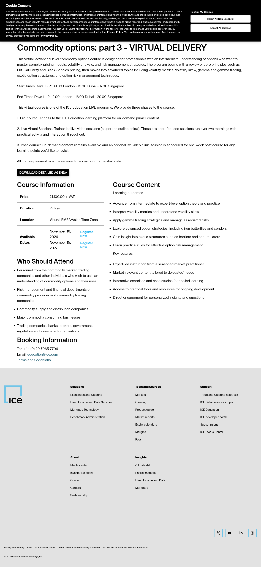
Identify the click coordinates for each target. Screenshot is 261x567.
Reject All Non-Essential (220, 18)
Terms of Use (64, 547)
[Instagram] (252, 533)
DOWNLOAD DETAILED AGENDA (43, 173)
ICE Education (209, 410)
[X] (218, 533)
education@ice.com (42, 354)
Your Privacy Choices (45, 547)
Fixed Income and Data (150, 480)
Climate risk (143, 465)
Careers (75, 488)
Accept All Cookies (220, 27)
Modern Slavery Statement (87, 547)
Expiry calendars (146, 424)
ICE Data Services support (217, 402)
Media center (79, 465)
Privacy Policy (115, 32)
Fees (138, 439)
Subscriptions (209, 424)
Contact (75, 480)
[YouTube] (229, 533)
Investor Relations (81, 473)
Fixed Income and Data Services (91, 402)
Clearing (140, 402)
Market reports (144, 417)
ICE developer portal (213, 417)
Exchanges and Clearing (86, 395)
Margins (140, 432)
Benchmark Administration (87, 417)
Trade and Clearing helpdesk (219, 395)
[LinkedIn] (241, 533)
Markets (140, 395)
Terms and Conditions (34, 360)
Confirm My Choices (202, 12)
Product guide (144, 410)
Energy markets (145, 473)
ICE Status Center (211, 432)
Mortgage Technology (84, 410)
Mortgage (141, 488)
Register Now (86, 234)
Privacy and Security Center (18, 547)
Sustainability (79, 495)
